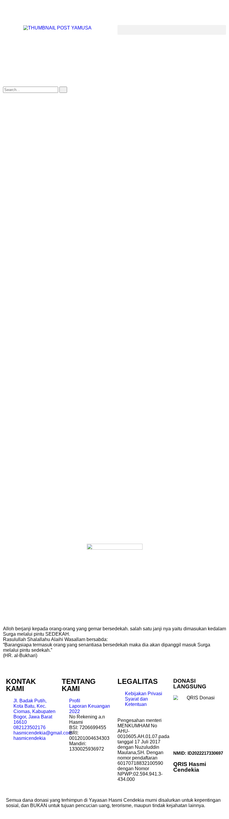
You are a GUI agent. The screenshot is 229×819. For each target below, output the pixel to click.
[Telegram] (26, 10)
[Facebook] (10, 10)
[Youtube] (42, 10)
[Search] (63, 90)
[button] (171, 30)
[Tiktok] (74, 10)
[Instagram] (58, 10)
